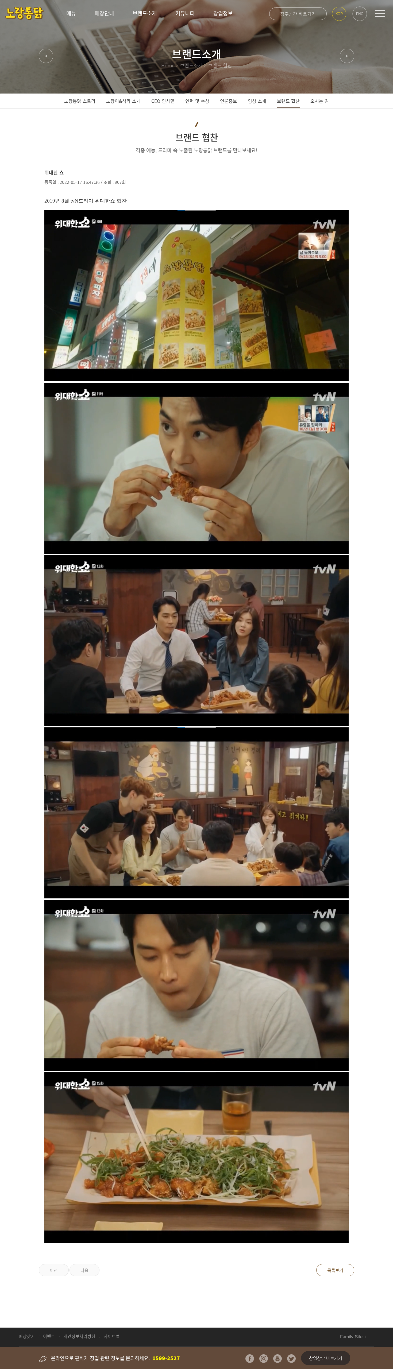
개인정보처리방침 (80, 1336)
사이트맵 (112, 1336)
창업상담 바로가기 (325, 1358)
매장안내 (104, 13)
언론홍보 (228, 101)
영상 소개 (257, 101)
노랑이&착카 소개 (123, 101)
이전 (54, 1270)
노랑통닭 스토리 (79, 101)
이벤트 (49, 1336)
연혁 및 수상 (197, 101)
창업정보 (223, 13)
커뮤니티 (185, 13)
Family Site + (353, 1336)
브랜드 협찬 (288, 101)
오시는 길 (319, 101)
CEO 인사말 (163, 101)
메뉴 (71, 13)
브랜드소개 (145, 13)
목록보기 (335, 1270)
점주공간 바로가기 (298, 13)
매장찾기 (27, 1336)
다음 (84, 1270)
